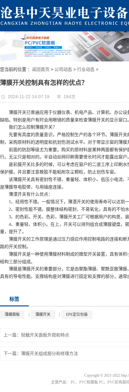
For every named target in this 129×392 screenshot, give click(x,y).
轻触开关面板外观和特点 (45, 335)
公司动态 (63, 69)
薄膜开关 (42, 314)
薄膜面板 (12, 314)
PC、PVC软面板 (84, 382)
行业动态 (86, 69)
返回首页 (40, 69)
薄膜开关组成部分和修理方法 (49, 353)
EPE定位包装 (77, 314)
